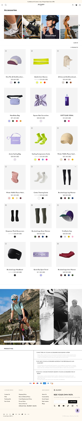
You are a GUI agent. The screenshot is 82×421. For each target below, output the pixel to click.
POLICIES (21, 390)
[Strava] (77, 406)
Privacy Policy (22, 401)
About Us (44, 394)
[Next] (79, 25)
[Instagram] (72, 406)
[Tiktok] (68, 406)
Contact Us (7, 394)
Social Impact (45, 399)
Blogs (43, 403)
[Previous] (2, 25)
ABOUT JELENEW (45, 390)
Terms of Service (23, 403)
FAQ (5, 396)
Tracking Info (7, 399)
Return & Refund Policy (24, 396)
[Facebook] (59, 406)
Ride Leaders (45, 401)
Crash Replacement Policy (25, 399)
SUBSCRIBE (72, 401)
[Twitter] (54, 406)
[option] (13, 27)
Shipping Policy (23, 394)
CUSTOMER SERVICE (8, 390)
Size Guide (7, 401)
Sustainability (45, 396)
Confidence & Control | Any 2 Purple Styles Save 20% (41, 1)
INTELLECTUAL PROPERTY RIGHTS (28, 406)
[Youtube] (63, 406)
